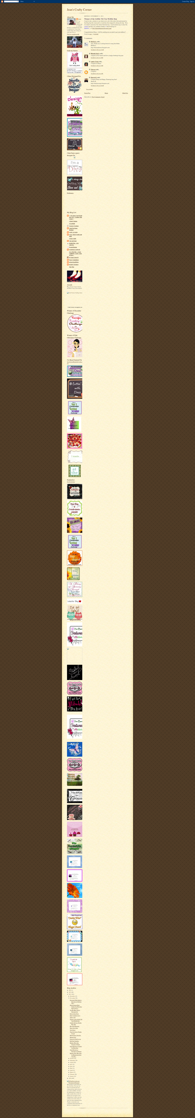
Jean (79, 19)
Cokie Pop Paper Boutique (73, 229)
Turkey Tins (73, 1017)
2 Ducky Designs (73, 221)
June (71, 1066)
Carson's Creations (74, 226)
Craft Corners (71, 307)
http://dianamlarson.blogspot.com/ (101, 28)
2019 (70, 990)
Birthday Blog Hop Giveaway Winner (75, 1043)
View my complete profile (73, 34)
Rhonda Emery (95, 53)
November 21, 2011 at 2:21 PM (97, 73)
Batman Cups (73, 1037)
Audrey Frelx (95, 61)
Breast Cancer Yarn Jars (75, 1035)
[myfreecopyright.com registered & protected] (74, 1082)
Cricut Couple (72, 238)
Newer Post (87, 93)
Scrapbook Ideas (71, 481)
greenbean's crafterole (74, 249)
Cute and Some (73, 241)
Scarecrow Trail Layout (75, 1039)
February (72, 1074)
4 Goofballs (72, 223)
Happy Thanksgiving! (75, 1015)
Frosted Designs (73, 247)
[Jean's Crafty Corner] (74, 67)
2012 (70, 992)
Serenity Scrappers (73, 264)
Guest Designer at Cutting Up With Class (76, 1047)
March (71, 1072)
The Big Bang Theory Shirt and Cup (75, 1011)
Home (106, 93)
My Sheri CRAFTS (74, 257)
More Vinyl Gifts (74, 1028)
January (72, 1076)
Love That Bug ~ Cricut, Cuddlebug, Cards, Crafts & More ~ (75, 253)
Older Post (125, 93)
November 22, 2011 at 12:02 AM (97, 85)
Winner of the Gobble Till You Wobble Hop (76, 1020)
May (71, 1068)
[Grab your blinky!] (75, 476)
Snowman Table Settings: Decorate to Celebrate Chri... (76, 1001)
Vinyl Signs (72, 1030)
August (72, 1062)
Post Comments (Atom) (98, 97)
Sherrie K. (94, 77)
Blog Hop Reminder (74, 1026)
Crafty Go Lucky (73, 232)
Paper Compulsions (74, 260)
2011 (70, 994)
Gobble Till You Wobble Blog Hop (75, 1023)
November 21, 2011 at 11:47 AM (97, 49)
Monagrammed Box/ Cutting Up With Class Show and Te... (76, 1006)
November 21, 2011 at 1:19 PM (97, 57)
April (71, 1070)
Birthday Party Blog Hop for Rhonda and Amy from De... (76, 1054)
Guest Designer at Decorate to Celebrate (75, 1050)
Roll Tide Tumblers (74, 1041)
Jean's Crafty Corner (79, 9)
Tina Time (71, 267)
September (72, 1060)
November (72, 998)
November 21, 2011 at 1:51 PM (97, 65)
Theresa (93, 69)
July (71, 1064)
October (72, 1058)
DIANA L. (94, 41)
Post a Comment (89, 89)
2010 (70, 1078)
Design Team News (74, 1013)
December (72, 996)
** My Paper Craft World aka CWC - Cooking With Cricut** (75, 217)
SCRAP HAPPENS (74, 262)
